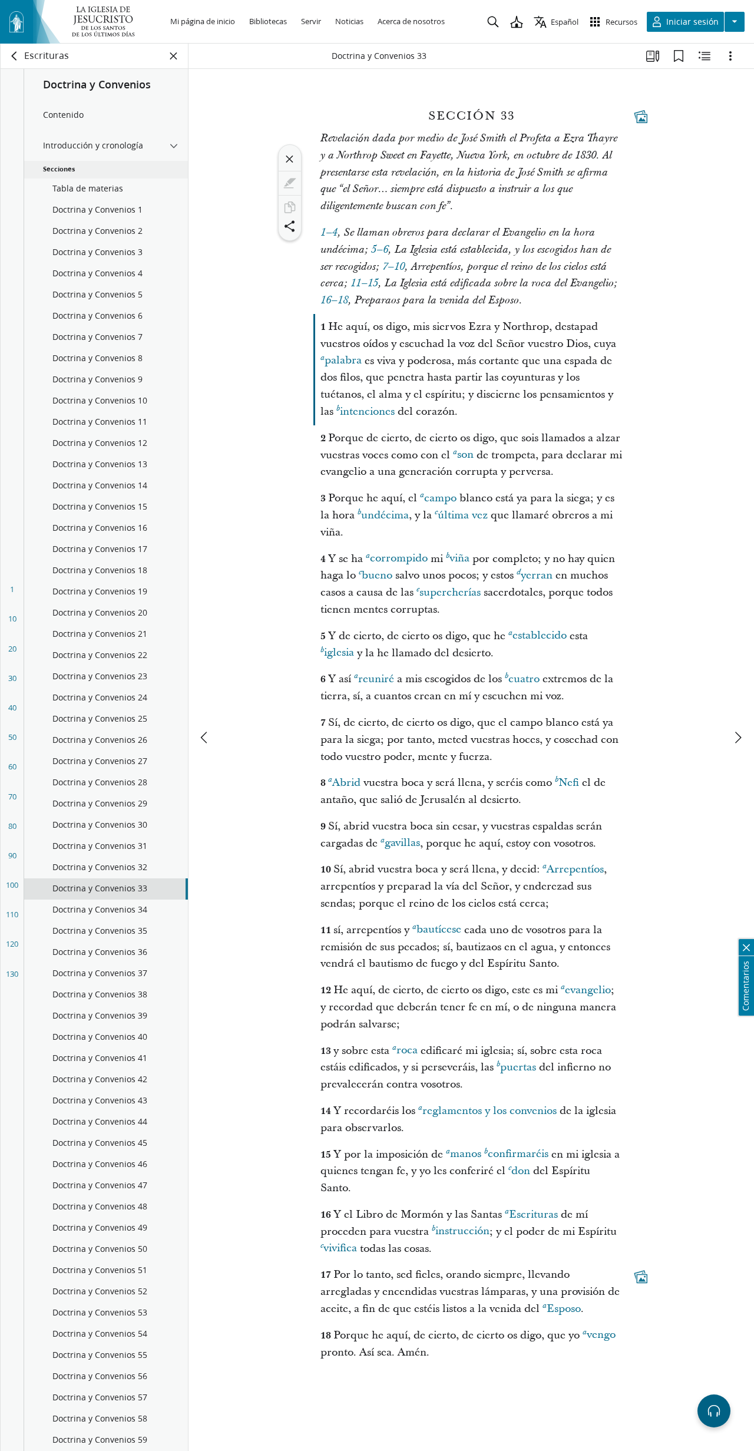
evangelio (588, 990)
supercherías (450, 592)
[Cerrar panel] (173, 56)
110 (12, 914)
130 (12, 974)
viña (459, 558)
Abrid (346, 782)
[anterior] (205, 737)
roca (407, 1050)
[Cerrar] (289, 159)
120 (12, 943)
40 (12, 707)
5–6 (379, 250)
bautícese (438, 930)
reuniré (376, 679)
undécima (385, 515)
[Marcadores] (678, 56)
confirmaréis (518, 1154)
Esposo (564, 1308)
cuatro (524, 679)
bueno (377, 575)
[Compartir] (289, 226)
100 (12, 885)
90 (12, 855)
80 (12, 826)
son (465, 455)
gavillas (402, 843)
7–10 (393, 267)
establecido (539, 636)
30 (12, 678)
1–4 (329, 233)
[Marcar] (289, 183)
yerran (537, 575)
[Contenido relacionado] (704, 56)
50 (12, 737)
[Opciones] (730, 56)
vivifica (340, 1248)
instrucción (462, 1231)
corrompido (399, 558)
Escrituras (533, 1214)
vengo (601, 1335)
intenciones (367, 411)
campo (440, 498)
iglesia (339, 653)
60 (12, 766)
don (520, 1171)
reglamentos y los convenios (489, 1110)
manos (465, 1154)
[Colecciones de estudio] (652, 56)
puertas (518, 1067)
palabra (343, 360)
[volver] (14, 56)
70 (12, 796)
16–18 (334, 300)
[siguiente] (737, 737)
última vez (463, 515)
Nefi (568, 782)
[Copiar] (289, 207)
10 (12, 618)
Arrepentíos (575, 869)
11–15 (364, 283)
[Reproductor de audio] (713, 1410)
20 (12, 648)
